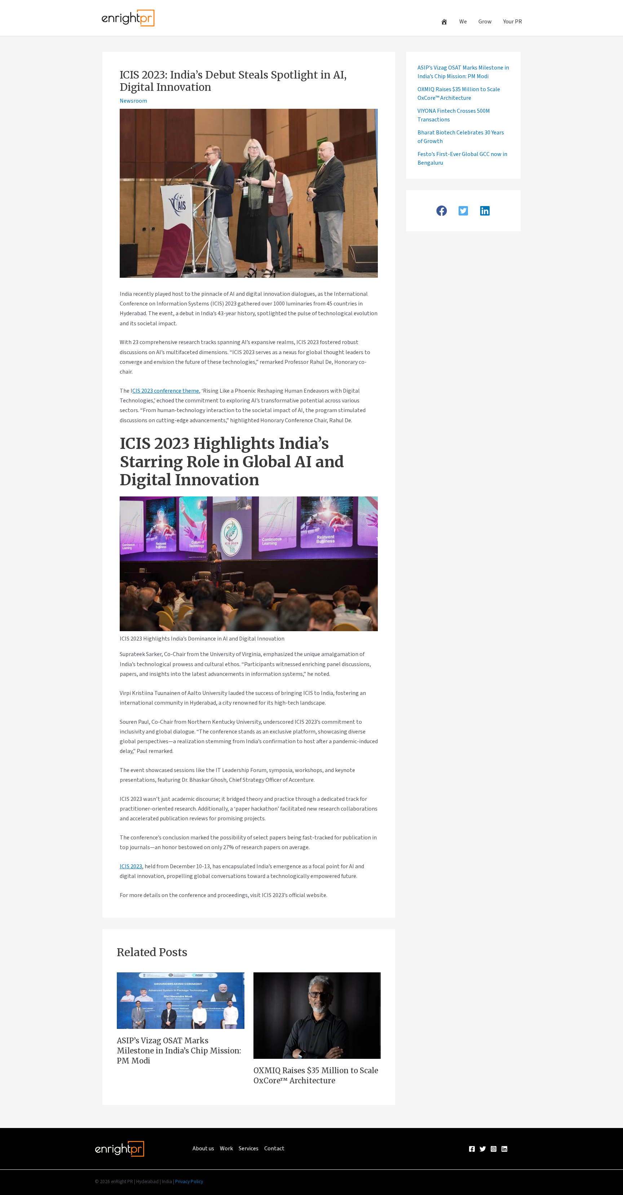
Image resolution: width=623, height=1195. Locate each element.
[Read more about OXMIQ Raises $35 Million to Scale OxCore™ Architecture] (317, 1015)
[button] (442, 211)
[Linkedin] (504, 1149)
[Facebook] (472, 1149)
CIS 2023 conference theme (165, 391)
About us (203, 1148)
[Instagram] (493, 1149)
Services (249, 1148)
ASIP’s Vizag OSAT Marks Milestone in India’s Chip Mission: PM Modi (179, 1050)
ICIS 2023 (131, 866)
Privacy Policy (189, 1181)
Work (226, 1148)
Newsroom (133, 101)
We (463, 22)
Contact (274, 1148)
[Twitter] (483, 1149)
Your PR (512, 22)
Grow (485, 22)
